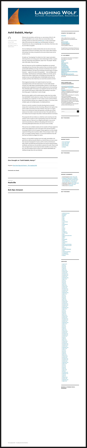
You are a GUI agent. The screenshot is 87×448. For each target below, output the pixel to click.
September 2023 (65, 307)
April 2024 (64, 298)
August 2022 (64, 323)
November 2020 (65, 344)
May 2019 (64, 367)
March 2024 (64, 300)
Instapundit (63, 60)
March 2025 (64, 285)
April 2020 (64, 353)
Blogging (64, 215)
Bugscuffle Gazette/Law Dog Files (67, 74)
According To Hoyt (64, 66)
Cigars (63, 218)
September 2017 (65, 373)
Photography (64, 239)
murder (14, 45)
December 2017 (65, 372)
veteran (12, 46)
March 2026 (64, 270)
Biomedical (64, 214)
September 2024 (65, 292)
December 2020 (65, 343)
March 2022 (64, 329)
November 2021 (65, 334)
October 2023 (64, 306)
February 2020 (65, 356)
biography (64, 90)
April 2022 (64, 328)
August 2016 (64, 381)
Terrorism (64, 248)
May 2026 (64, 267)
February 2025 (65, 286)
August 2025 (64, 278)
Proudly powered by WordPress (22, 442)
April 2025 (64, 283)
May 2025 (64, 282)
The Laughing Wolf (11, 442)
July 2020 (64, 349)
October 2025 (64, 276)
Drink (63, 223)
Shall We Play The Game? (67, 245)
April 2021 (64, 338)
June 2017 (64, 374)
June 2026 (64, 266)
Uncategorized (65, 253)
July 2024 (64, 295)
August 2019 (64, 363)
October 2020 (64, 346)
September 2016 (65, 379)
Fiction (63, 225)
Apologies (64, 146)
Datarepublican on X (65, 70)
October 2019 (64, 361)
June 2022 (64, 326)
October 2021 (64, 336)
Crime (63, 219)
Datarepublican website (65, 69)
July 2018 (64, 371)
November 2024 (65, 290)
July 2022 (64, 325)
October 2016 (64, 378)
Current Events (11, 43)
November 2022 (65, 320)
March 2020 (64, 354)
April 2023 (64, 313)
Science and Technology (66, 244)
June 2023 (64, 311)
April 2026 (64, 269)
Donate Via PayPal (64, 41)
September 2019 (65, 362)
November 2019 (65, 359)
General (63, 228)
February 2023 (65, 316)
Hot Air (62, 61)
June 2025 (64, 281)
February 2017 (65, 377)
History (63, 229)
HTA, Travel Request (66, 141)
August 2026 (64, 264)
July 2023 (64, 310)
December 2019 (65, 358)
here (43, 40)
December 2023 (65, 303)
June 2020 (64, 351)
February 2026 (65, 271)
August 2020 (64, 348)
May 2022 (64, 327)
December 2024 (65, 288)
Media (63, 234)
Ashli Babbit (10, 45)
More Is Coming (65, 145)
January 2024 (64, 302)
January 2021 (64, 342)
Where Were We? (65, 144)
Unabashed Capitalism (66, 251)
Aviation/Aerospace (66, 213)
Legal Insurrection (64, 62)
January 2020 (64, 357)
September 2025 (65, 277)
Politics (15, 43)
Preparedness (64, 241)
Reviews (63, 243)
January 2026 (64, 272)
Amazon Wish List (66, 43)
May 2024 (64, 297)
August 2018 (64, 369)
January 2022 (64, 332)
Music (63, 238)
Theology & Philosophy (66, 249)
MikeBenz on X (64, 72)
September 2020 (65, 347)
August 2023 (64, 308)
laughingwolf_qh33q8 (12, 40)
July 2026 (64, 265)
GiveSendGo (63, 35)
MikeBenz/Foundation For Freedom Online (69, 71)
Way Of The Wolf (65, 254)
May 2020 (64, 352)
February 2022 (65, 331)
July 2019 (64, 364)
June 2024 (64, 296)
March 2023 (64, 315)
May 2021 (64, 337)
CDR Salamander (64, 65)
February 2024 (65, 301)
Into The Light (65, 233)
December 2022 (65, 318)
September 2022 (65, 322)
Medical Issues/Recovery (67, 235)
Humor (63, 230)
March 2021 (64, 339)
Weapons (64, 255)
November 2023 (65, 305)
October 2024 (64, 291)
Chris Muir (70, 87)
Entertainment (65, 224)
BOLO (63, 216)
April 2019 (64, 368)
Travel (63, 250)
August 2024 (64, 293)
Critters (63, 220)
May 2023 (64, 312)
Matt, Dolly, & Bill (65, 143)
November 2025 (65, 275)
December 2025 (65, 273)
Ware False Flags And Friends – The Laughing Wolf (25, 165)
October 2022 (64, 321)
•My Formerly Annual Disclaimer (67, 86)
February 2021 (65, 341)
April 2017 (64, 376)
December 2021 (65, 333)
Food (63, 226)
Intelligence (64, 231)
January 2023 (64, 317)
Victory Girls (63, 64)
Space (63, 246)
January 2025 (64, 287)
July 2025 (64, 280)
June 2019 (64, 366)
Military (63, 236)
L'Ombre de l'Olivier (65, 67)
